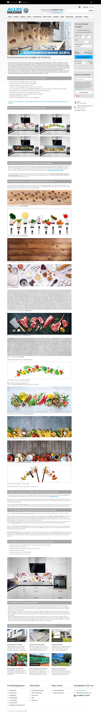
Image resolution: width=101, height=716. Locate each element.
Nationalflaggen (14, 697)
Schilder (16, 17)
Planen (10, 17)
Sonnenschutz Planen (57, 644)
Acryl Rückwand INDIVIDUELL (84, 30)
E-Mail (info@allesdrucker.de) (83, 692)
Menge (76, 39)
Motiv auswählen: (79, 44)
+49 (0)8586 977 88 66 (56, 10)
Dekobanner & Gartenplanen (59, 668)
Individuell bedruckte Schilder (37, 644)
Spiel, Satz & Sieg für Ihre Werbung (38, 668)
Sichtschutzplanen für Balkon (14, 644)
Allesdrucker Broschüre (38, 690)
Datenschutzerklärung (79, 88)
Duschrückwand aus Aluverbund (53, 101)
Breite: (81, 35)
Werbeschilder (13, 692)
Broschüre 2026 (13, 2)
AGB (33, 697)
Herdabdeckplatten (20, 101)
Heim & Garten (47, 17)
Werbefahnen (13, 695)
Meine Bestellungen (59, 690)
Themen (86, 17)
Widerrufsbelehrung (37, 692)
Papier (62, 17)
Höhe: (87, 35)
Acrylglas (29, 173)
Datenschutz (35, 695)
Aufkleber (56, 17)
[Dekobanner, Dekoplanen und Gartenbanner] (62, 659)
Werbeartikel (69, 17)
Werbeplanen (13, 690)
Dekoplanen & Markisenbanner (17, 705)
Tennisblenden (37, 17)
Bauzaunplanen (13, 702)
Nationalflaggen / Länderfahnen (15, 668)
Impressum (34, 700)
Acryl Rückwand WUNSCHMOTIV (84, 32)
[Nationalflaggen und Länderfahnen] (17, 659)
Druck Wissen (24, 2)
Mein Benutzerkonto (59, 692)
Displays (22, 17)
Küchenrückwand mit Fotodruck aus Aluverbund (35, 101)
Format (76, 35)
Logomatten (78, 17)
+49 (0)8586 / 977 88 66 (83, 695)
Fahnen (29, 17)
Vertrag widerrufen (80, 690)
